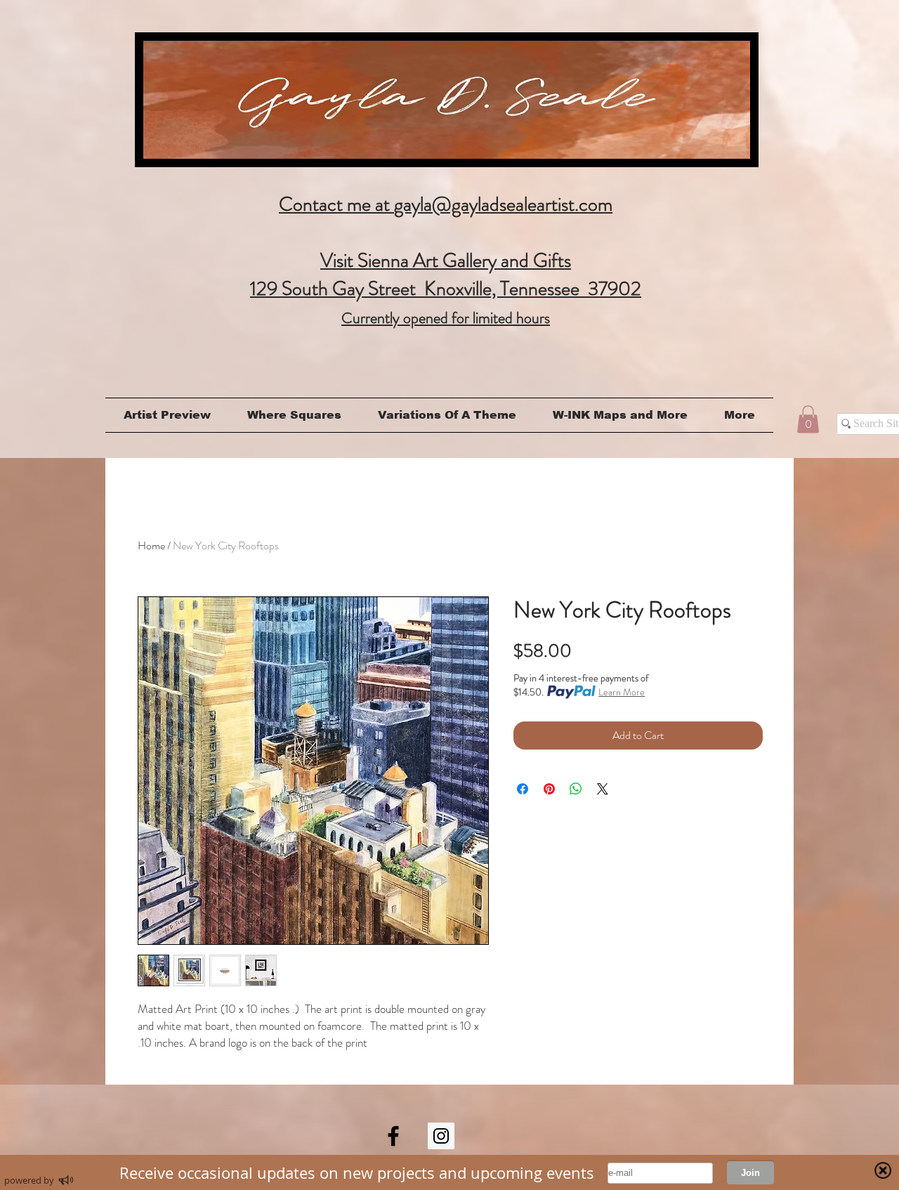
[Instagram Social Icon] (441, 1136)
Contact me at (336, 204)
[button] (808, 419)
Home (151, 545)
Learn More (621, 692)
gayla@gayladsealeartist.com (503, 204)
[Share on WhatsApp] (575, 788)
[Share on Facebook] (522, 788)
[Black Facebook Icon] (393, 1136)
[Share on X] (602, 788)
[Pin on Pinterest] (549, 788)
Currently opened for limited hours (445, 318)
